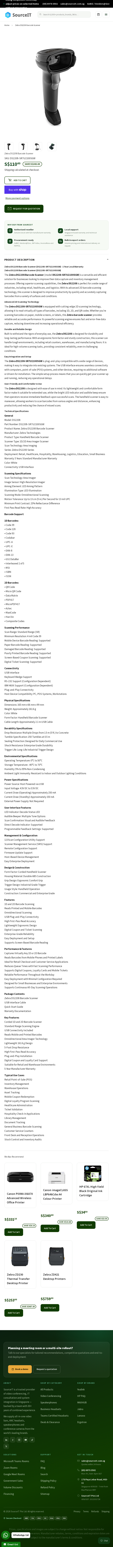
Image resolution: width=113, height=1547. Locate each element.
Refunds (95, 1511)
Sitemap (44, 1494)
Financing (9, 1494)
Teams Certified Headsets (54, 1415)
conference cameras (14, 1428)
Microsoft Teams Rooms (16, 1461)
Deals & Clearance (50, 1422)
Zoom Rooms (11, 1467)
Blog (42, 1467)
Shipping (9, 169)
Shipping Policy (48, 1480)
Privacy (77, 1511)
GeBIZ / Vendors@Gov (98, 3)
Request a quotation (47, 1369)
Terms (86, 1511)
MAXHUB (82, 1402)
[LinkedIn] (6, 1439)
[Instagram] (19, 1439)
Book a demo (21, 1369)
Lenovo (81, 1415)
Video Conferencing (50, 1396)
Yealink (81, 1389)
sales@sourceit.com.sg (72, 3)
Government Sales (13, 1480)
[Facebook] (12, 1439)
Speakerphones (48, 1402)
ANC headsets (16, 1420)
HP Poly (81, 1396)
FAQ (42, 1461)
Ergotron (82, 1422)
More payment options (17, 198)
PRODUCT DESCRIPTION (19, 259)
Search (44, 1474)
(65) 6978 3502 (50, 3)
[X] (6, 1446)
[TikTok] (32, 1439)
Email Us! (12, 1544)
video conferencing (16, 1393)
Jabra (80, 1409)
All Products (46, 1389)
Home (6, 25)
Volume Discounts (13, 1487)
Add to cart (14, 1232)
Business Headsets (50, 1409)
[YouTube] (25, 1439)
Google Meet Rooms (14, 1474)
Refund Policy (47, 1487)
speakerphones (12, 1424)
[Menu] (106, 14)
